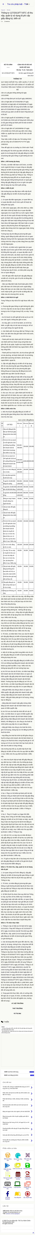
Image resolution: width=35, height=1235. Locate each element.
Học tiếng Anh (17, 1197)
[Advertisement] (16, 44)
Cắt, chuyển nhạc (27, 1197)
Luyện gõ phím (17, 1187)
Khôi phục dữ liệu (27, 1168)
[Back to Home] (33, 1233)
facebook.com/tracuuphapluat (13, 1213)
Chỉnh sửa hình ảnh (17, 1168)
